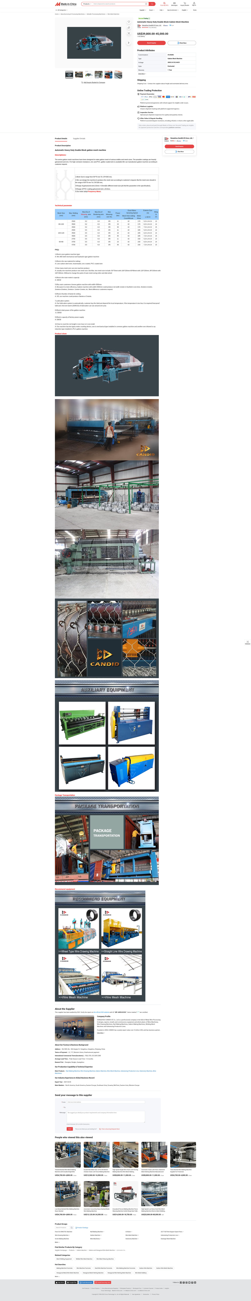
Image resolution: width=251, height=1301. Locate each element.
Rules (194, 10)
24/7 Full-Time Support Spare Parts (171, 1232)
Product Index (159, 1288)
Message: (63, 1112)
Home (57, 14)
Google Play (71, 1282)
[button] (146, 4)
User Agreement (136, 1294)
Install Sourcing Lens (103, 1282)
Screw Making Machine (62, 1239)
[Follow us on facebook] (181, 1282)
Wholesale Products (125, 1288)
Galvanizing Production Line (130, 1071)
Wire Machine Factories (84, 1268)
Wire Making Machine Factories (125, 1268)
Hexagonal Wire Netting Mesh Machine (119, 1273)
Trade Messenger (86, 1282)
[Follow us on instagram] (187, 1282)
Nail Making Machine (73, 1071)
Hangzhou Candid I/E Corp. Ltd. (151, 25)
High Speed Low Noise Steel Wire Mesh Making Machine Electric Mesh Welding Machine (153, 1211)
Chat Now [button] (183, 43)
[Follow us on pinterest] (192, 1282)
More (56, 1276)
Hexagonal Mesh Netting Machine (93, 1273)
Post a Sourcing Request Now (109, 1129)
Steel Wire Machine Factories (103, 1268)
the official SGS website (101, 1012)
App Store (60, 1282)
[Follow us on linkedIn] (195, 1282)
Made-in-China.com (117, 1290)
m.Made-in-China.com (130, 1290)
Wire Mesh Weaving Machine (105, 1259)
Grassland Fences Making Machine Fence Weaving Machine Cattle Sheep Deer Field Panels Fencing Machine (125, 1211)
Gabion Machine (101, 1071)
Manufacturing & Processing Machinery (73, 14)
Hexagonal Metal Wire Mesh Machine (67, 1273)
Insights (167, 1288)
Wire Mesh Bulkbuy (141, 1273)
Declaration (146, 1294)
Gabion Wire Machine (145, 1268)
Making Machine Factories (64, 1268)
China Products (95, 1288)
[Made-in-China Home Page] (65, 4)
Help (161, 10)
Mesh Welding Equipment (64, 1259)
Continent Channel (148, 1288)
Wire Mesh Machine (113, 14)
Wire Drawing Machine (87, 1071)
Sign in (194, 5)
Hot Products (85, 1288)
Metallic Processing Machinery (96, 14)
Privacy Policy (155, 1294)
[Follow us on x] (184, 1282)
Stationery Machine (146, 1071)
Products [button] (86, 4)
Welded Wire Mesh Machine (84, 1259)
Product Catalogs (82, 1228)
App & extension (172, 10)
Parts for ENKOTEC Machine (63, 1232)
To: (65, 1107)
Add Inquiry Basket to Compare (94, 82)
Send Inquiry (151, 43)
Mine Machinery (95, 1239)
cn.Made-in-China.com (144, 1290)
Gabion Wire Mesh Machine (164, 1268)
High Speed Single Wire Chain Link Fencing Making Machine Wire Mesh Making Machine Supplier (125, 1172)
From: (64, 1102)
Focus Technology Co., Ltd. (112, 1294)
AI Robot (128, 1232)
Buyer (151, 10)
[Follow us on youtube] (189, 1282)
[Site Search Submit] (152, 4)
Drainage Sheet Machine (168, 1239)
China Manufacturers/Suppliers (110, 1288)
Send (69, 1129)
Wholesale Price (137, 1288)
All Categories (62, 10)
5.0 (173, 141)
